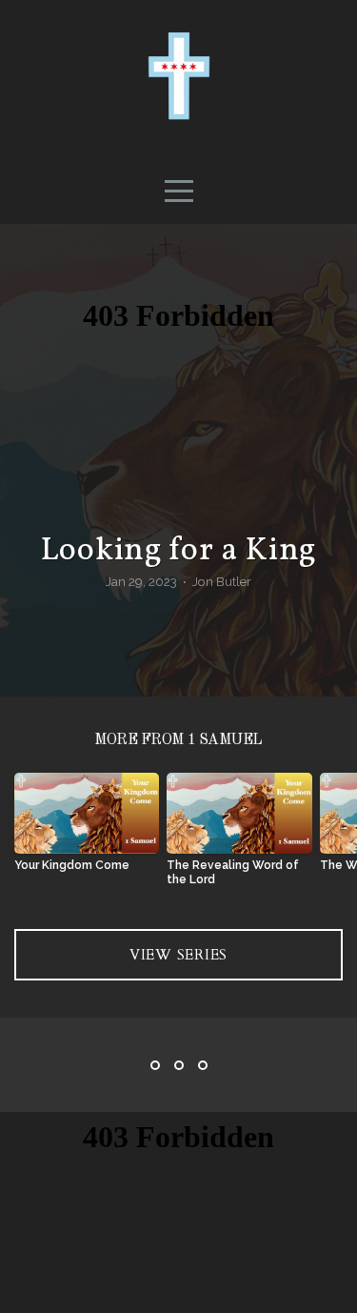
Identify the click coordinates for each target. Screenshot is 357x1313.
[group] (86, 830)
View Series (178, 954)
